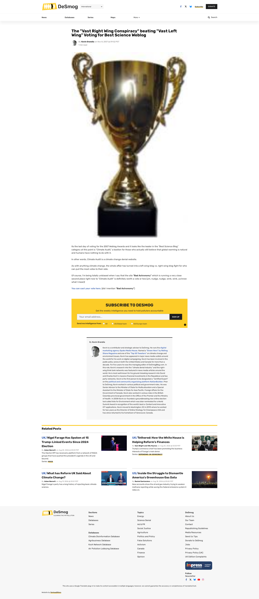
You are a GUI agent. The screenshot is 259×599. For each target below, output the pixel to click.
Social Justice (144, 528)
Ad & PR (141, 524)
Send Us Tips (191, 536)
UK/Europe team (140, 324)
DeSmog (68, 6)
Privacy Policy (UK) (194, 552)
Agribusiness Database (99, 540)
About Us (189, 516)
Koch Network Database (99, 544)
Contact (189, 524)
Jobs (187, 544)
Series (91, 524)
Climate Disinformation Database (104, 536)
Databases (93, 520)
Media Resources (193, 532)
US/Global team (120, 324)
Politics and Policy (146, 536)
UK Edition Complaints (196, 556)
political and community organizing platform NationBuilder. (136, 382)
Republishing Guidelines (196, 528)
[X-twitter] (186, 6)
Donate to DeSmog (194, 540)
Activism (141, 544)
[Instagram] (203, 580)
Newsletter (190, 576)
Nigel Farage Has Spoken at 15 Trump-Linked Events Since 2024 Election (65, 442)
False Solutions (144, 540)
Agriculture (142, 532)
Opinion (141, 556)
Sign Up (176, 317)
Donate (211, 6)
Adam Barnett (50, 450)
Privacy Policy (192, 548)
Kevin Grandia (87, 42)
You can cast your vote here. (86, 288)
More (136, 17)
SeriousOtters (55, 592)
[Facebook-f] (181, 6)
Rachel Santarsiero (142, 481)
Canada (140, 548)
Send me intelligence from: (89, 323)
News (91, 516)
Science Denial (144, 520)
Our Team (189, 520)
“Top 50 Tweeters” (138, 353)
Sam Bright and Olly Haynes (146, 446)
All (106, 324)
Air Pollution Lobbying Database (103, 548)
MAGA (50, 461)
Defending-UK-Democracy (150, 454)
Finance (141, 552)
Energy (140, 516)
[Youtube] (199, 580)
